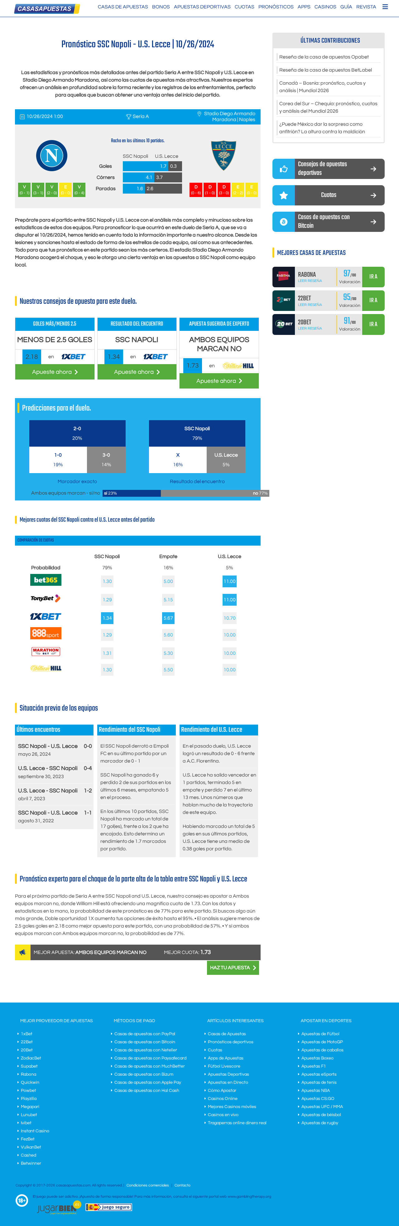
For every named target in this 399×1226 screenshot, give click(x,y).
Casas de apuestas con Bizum (143, 1074)
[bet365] (45, 584)
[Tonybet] (45, 604)
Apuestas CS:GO (317, 1099)
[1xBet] (45, 620)
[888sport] (45, 637)
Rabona (28, 1074)
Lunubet (29, 1115)
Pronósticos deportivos (230, 1042)
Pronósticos (276, 6)
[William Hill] (45, 669)
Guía (346, 6)
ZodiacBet (31, 1058)
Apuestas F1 (313, 1066)
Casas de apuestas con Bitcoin (144, 1042)
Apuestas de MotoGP (322, 1042)
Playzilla (28, 1099)
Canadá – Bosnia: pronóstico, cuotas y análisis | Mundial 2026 (322, 87)
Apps (304, 6)
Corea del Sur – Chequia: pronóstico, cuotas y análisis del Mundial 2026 (328, 107)
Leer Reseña (310, 281)
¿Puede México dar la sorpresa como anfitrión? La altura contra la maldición (322, 128)
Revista (366, 6)
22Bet (27, 1042)
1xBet (26, 1034)
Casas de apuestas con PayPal (144, 1034)
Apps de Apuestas (225, 1058)
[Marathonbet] (45, 657)
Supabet (29, 1066)
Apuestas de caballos (322, 1050)
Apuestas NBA (315, 1090)
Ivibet (26, 1123)
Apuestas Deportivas (202, 6)
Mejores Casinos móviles (232, 1107)
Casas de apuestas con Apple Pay (147, 1082)
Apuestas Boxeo (317, 1058)
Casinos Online (223, 1099)
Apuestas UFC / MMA (322, 1107)
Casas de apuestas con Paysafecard (150, 1058)
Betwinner (31, 1163)
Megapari (30, 1107)
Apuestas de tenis (319, 1082)
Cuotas (244, 6)
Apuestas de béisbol (321, 1115)
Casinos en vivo (223, 1115)
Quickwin (30, 1082)
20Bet (27, 1050)
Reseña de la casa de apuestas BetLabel (325, 70)
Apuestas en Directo (228, 1082)
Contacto (182, 1185)
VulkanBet (31, 1147)
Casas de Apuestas (123, 6)
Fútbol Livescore (224, 1066)
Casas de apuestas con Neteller (145, 1050)
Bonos (161, 6)
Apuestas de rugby (319, 1123)
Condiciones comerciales (148, 1185)
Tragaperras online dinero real (237, 1123)
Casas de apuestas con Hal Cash (146, 1090)
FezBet (28, 1139)
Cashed (28, 1155)
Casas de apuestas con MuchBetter (149, 1066)
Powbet (28, 1090)
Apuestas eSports (319, 1074)
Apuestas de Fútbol (320, 1034)
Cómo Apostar (222, 1090)
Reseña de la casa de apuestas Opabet (324, 56)
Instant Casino (35, 1131)
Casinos (325, 6)
